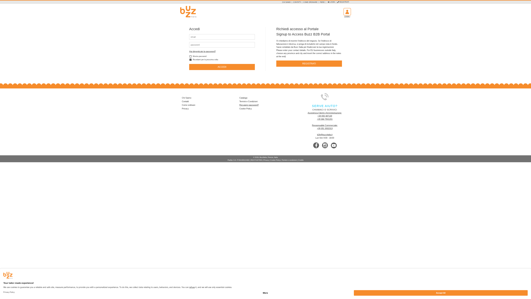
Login (332, 2)
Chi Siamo (286, 2)
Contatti (297, 2)
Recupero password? (249, 105)
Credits (301, 160)
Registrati (344, 2)
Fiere (322, 2)
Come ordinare (310, 2)
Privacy (185, 108)
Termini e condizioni (289, 160)
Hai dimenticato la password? (202, 51)
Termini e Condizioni (248, 101)
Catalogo (243, 98)
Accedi (222, 67)
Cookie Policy (245, 108)
